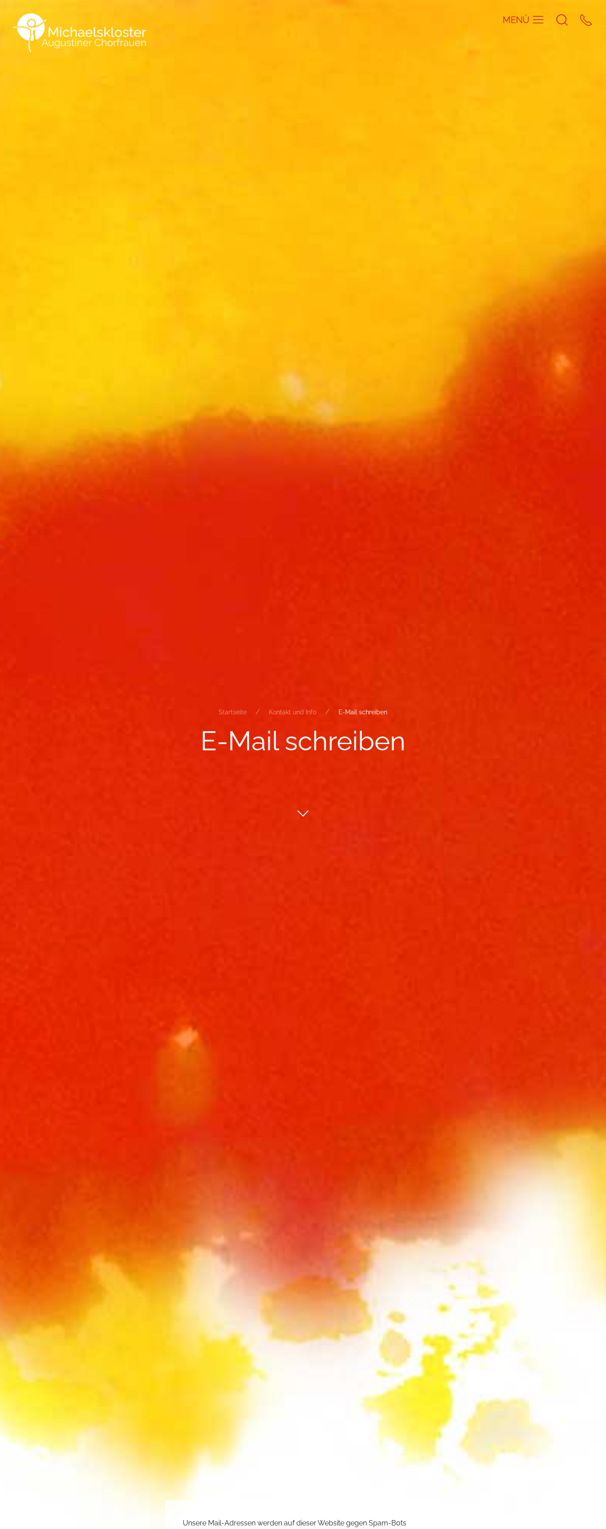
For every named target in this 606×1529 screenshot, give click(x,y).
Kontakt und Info (292, 712)
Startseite (233, 712)
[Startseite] (79, 32)
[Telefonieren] (586, 19)
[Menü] (538, 19)
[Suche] (562, 19)
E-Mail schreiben (362, 712)
